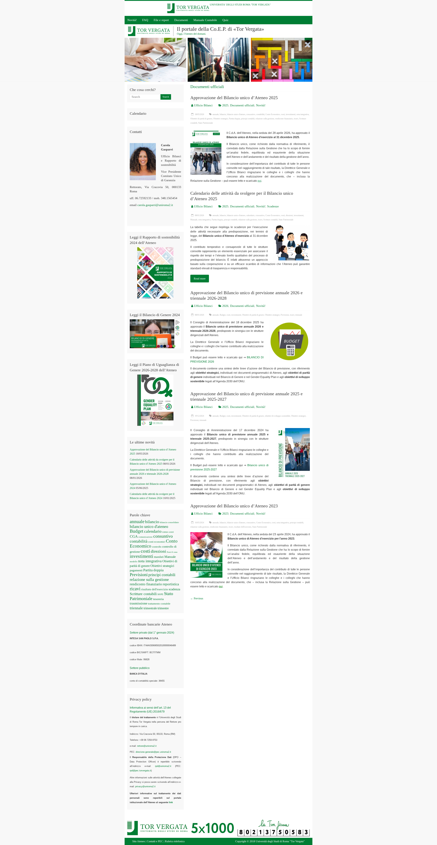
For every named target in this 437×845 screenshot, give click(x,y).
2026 (225, 306)
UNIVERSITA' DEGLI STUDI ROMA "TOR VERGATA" (240, 4)
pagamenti (136, 570)
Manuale (193, 219)
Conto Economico (272, 114)
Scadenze (273, 206)
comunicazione (145, 537)
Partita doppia (234, 118)
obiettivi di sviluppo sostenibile (277, 416)
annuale (216, 114)
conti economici (156, 541)
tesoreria (158, 599)
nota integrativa (303, 114)
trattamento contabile (159, 603)
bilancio (223, 114)
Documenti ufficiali (242, 105)
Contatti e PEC (155, 841)
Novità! (132, 20)
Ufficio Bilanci (203, 105)
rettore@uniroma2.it (147, 746)
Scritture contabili (270, 219)
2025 (225, 105)
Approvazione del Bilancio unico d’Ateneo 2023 (234, 505)
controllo (156, 546)
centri (171, 532)
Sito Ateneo (138, 841)
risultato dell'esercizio (242, 527)
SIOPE (160, 594)
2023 (225, 513)
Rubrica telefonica (175, 841)
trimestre (163, 608)
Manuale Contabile (205, 20)
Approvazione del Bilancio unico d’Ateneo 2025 (234, 97)
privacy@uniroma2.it (145, 786)
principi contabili (248, 118)
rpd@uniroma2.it (163, 766)
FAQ (145, 20)
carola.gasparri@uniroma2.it (155, 205)
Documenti (181, 20)
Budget (222, 315)
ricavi (296, 118)
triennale (298, 315)
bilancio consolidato (169, 522)
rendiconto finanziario (284, 118)
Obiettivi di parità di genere (201, 118)
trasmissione (138, 603)
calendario (250, 215)
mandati (159, 556)
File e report (161, 20)
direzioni (289, 215)
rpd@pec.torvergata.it (140, 770)
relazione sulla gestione (265, 118)
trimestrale (150, 608)
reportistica (171, 584)
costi (283, 114)
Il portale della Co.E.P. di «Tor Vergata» (220, 29)
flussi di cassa (172, 552)
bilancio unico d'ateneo (236, 114)
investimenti (290, 114)
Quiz (225, 20)
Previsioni (285, 315)
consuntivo (250, 114)
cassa (165, 531)
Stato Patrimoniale (205, 123)
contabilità (260, 114)
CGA (134, 536)
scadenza (174, 589)
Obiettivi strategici (220, 118)
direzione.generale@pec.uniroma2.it (153, 752)
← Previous (196, 598)
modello (133, 561)
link (171, 802)
